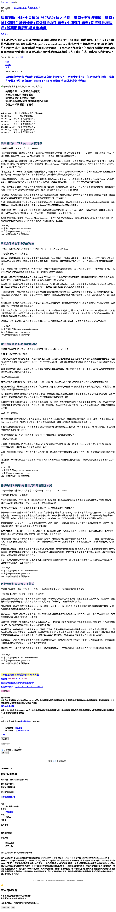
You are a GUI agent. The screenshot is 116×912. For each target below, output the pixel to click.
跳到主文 (4, 34)
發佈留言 (5, 753)
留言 (28, 721)
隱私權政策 (71, 880)
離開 (13, 907)
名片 (7, 67)
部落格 (8, 65)
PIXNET (41, 880)
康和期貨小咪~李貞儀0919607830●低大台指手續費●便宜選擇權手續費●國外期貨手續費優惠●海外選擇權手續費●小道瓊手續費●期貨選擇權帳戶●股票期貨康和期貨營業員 (57, 23)
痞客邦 (23, 721)
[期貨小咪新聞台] (22, 730)
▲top (3, 734)
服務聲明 (80, 880)
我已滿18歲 (5, 907)
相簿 (7, 62)
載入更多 (5, 739)
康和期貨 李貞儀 (7, 706)
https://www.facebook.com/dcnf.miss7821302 (29, 687)
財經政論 (19, 57)
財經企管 (18, 728)
